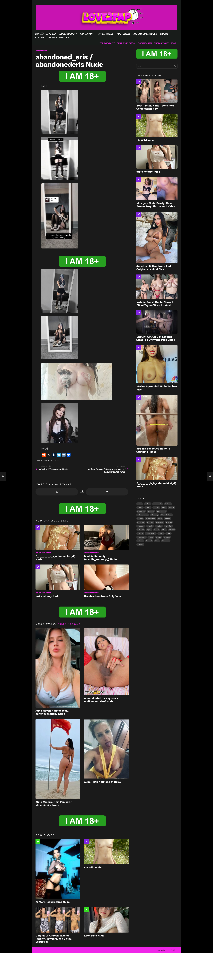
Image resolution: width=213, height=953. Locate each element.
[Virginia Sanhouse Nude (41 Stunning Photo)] (157, 420)
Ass (164, 507)
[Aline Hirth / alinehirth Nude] (106, 749)
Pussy (172, 530)
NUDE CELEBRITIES (58, 37)
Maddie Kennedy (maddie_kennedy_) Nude (100, 558)
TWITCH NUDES (104, 34)
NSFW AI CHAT (161, 43)
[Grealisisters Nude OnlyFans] (106, 577)
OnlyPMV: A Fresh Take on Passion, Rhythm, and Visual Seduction (53, 938)
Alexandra (158, 504)
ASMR (157, 507)
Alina (148, 507)
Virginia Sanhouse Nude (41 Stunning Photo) (153, 450)
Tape (159, 537)
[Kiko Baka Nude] (106, 920)
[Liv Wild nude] (106, 851)
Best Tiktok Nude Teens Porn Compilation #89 (155, 107)
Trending (38, 527)
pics (149, 530)
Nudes (159, 526)
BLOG (173, 43)
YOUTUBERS (123, 34)
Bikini (172, 507)
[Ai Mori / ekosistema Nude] (58, 869)
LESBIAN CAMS (144, 43)
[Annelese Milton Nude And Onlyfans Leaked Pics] (157, 237)
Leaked (141, 522)
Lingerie (160, 522)
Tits (157, 541)
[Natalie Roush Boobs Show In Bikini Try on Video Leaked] (157, 286)
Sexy (151, 537)
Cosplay (155, 515)
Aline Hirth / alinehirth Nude (102, 781)
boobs (151, 511)
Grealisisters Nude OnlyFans (102, 596)
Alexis (168, 504)
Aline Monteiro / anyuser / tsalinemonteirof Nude (101, 700)
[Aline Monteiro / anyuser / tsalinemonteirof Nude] (106, 661)
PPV (164, 530)
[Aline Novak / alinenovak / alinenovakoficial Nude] (58, 668)
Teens (141, 541)
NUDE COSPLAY (68, 34)
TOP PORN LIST (107, 43)
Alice (140, 507)
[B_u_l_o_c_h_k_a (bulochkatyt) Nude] (58, 537)
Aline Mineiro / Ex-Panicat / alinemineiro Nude (54, 803)
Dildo (141, 519)
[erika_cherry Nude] (58, 577)
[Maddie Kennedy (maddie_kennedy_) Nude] (106, 537)
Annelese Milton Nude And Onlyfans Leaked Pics (153, 268)
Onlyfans (169, 526)
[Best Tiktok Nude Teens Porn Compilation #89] (157, 91)
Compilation (143, 515)
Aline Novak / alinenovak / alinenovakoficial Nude (53, 712)
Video (141, 544)
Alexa (148, 504)
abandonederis (44, 460)
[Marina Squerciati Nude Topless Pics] (157, 364)
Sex (169, 533)
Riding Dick (151, 533)
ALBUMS (39, 37)
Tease (168, 537)
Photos (141, 530)
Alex (140, 504)
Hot (38, 841)
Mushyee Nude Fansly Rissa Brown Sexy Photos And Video (155, 205)
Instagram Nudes (43, 552)
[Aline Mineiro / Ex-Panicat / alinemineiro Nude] (58, 759)
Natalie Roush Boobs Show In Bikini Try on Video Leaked (155, 303)
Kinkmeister (161, 950)
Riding (141, 533)
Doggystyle (151, 519)
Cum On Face (167, 515)
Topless (166, 541)
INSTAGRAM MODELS (145, 34)
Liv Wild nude (93, 867)
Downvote (107, 491)
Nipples (141, 526)
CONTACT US (173, 950)
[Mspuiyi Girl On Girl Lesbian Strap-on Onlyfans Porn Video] (157, 322)
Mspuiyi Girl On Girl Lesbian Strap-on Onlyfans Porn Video (155, 338)
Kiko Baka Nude (94, 935)
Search (175, 67)
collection (162, 511)
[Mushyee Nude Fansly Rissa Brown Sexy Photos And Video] (157, 188)
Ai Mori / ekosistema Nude (53, 901)
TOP (39, 34)
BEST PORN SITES (126, 43)
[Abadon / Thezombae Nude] (3, 476)
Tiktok (150, 541)
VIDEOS (164, 34)
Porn (157, 530)
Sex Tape (142, 537)
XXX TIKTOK (86, 34)
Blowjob (142, 511)
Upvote (57, 491)
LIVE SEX (51, 34)
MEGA (170, 522)
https (168, 519)
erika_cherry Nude (47, 596)
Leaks (151, 522)
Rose (162, 533)
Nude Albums (69, 624)
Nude (57, 460)
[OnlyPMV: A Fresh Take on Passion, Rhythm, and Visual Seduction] (58, 920)
